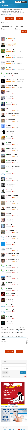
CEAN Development (12, 73)
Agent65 (9, 316)
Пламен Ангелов (12, 172)
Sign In (24, 1)
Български (22, 429)
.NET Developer (5, 340)
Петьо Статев (11, 270)
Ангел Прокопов (11, 322)
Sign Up (18, 1)
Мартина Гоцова (12, 154)
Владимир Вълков (12, 310)
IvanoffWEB (10, 97)
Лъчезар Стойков (12, 230)
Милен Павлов (11, 190)
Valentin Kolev (11, 131)
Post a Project (10, 18)
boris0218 (10, 137)
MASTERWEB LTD (12, 61)
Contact (4, 429)
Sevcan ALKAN (11, 184)
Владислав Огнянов (13, 253)
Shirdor (9, 213)
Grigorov (9, 288)
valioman (10, 44)
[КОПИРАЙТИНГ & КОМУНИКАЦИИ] (14, 393)
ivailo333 (9, 38)
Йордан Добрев (11, 148)
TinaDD (9, 276)
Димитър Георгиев (12, 195)
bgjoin (8, 108)
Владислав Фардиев (13, 113)
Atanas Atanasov (11, 282)
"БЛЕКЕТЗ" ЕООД (12, 55)
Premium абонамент (21, 331)
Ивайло (9, 125)
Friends (9, 429)
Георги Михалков (12, 225)
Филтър (24, 31)
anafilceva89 (10, 219)
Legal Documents (19, 427)
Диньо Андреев (11, 160)
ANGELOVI (10, 248)
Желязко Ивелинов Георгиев (15, 79)
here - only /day (10, 406)
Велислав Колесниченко (14, 50)
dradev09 (9, 265)
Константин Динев (12, 243)
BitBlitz (9, 142)
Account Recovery (6, 376)
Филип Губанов (11, 207)
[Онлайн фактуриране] (14, 415)
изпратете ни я (7, 14)
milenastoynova (11, 103)
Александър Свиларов (13, 166)
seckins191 (10, 305)
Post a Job (19, 18)
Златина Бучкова (12, 119)
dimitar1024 (10, 201)
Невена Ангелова (12, 85)
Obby (8, 91)
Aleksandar (10, 299)
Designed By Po (11, 236)
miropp (9, 67)
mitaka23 (9, 178)
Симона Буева (11, 293)
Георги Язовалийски (13, 259)
